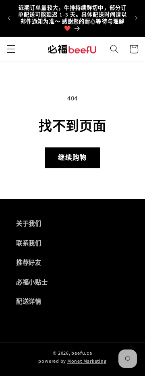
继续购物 (72, 157)
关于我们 (28, 223)
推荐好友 (28, 262)
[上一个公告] (9, 18)
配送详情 (28, 301)
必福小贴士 (32, 282)
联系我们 (28, 243)
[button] (11, 49)
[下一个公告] (136, 18)
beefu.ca (81, 353)
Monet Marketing (87, 361)
